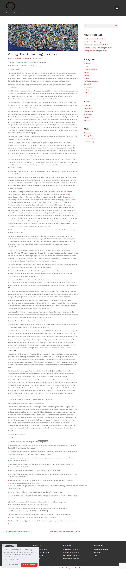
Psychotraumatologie (14, 58)
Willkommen (88, 93)
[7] (37, 239)
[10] (22, 271)
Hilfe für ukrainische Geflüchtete (94, 39)
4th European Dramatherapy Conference (97, 45)
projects (86, 75)
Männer (86, 72)
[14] (9, 521)
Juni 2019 (87, 117)
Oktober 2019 (88, 111)
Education (87, 63)
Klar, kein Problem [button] (29, 564)
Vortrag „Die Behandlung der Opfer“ (95, 50)
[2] (22, 185)
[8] (25, 241)
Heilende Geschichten (91, 69)
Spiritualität (87, 84)
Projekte (86, 78)
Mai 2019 (87, 120)
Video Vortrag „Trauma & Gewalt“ (18, 531)
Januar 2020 (88, 108)
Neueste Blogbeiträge (72, 558)
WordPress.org (89, 142)
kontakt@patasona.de (72, 552)
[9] (22, 253)
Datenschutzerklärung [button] (11, 559)
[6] (66, 207)
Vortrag (86, 90)
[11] (9, 288)
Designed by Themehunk (74, 568)
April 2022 (87, 105)
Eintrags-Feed (88, 136)
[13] (15, 350)
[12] (49, 308)
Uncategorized (88, 87)
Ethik (95, 555)
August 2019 (88, 114)
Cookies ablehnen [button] (12, 564)
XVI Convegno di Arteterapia (93, 42)
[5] (44, 202)
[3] (64, 194)
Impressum (97, 552)
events (86, 66)
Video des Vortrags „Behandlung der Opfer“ (64, 531)
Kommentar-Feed (89, 139)
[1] (49, 102)
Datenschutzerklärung (101, 549)
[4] (63, 199)
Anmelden (87, 133)
